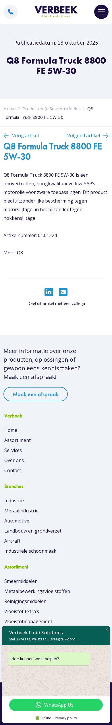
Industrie (14, 500)
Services (13, 450)
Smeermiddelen (65, 108)
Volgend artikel (83, 135)
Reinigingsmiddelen (25, 601)
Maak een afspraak (36, 394)
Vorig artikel (25, 135)
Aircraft (12, 541)
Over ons (14, 460)
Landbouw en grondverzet (32, 531)
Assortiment (17, 440)
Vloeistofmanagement (28, 621)
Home (9, 108)
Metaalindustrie (21, 510)
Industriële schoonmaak (30, 551)
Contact (12, 470)
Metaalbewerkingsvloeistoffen (37, 591)
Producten (32, 108)
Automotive (16, 521)
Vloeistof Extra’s (21, 611)
